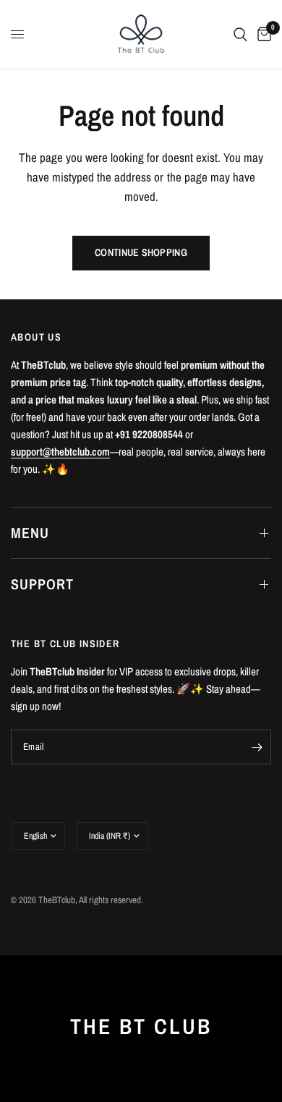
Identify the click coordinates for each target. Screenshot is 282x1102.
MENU (30, 532)
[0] (261, 34)
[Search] (240, 34)
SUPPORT (42, 584)
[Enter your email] (256, 747)
